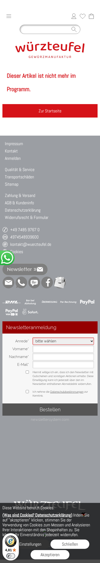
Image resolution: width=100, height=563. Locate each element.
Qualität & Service (19, 169)
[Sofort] (30, 312)
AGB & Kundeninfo (19, 203)
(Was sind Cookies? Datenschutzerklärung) (37, 515)
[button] (9, 16)
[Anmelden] (74, 16)
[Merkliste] (82, 16)
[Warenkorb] (91, 16)
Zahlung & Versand (20, 195)
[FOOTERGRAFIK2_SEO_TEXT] (50, 494)
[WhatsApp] (21, 282)
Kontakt (11, 151)
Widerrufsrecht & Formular (26, 217)
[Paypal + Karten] (11, 312)
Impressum (14, 143)
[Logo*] (50, 38)
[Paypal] (87, 302)
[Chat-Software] (34, 282)
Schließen (70, 544)
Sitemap (11, 184)
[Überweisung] (49, 302)
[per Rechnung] (68, 302)
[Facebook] (47, 282)
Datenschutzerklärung (23, 210)
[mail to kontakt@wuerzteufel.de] (8, 282)
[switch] (10, 556)
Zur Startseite (50, 111)
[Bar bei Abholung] (30, 302)
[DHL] (11, 302)
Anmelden (13, 158)
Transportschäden (19, 177)
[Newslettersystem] (60, 282)
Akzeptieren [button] (50, 554)
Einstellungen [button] (30, 544)
